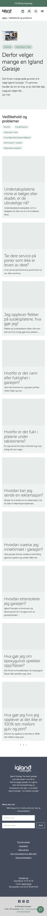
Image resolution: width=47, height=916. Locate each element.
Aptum (22, 909)
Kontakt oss (23, 878)
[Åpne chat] (40, 909)
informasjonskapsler (23, 911)
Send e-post (26, 884)
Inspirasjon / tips (10, 132)
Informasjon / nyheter (13, 143)
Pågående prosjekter (12, 148)
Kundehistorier (21, 127)
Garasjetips (23, 846)
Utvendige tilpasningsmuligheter (17, 137)
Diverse (7, 127)
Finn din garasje (23, 842)
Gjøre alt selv (23, 850)
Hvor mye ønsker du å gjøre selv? (23, 854)
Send (41, 825)
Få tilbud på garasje (23, 3)
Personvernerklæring (23, 858)
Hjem (4, 18)
